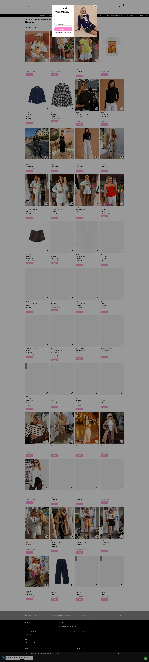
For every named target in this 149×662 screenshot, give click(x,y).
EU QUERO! (63, 29)
